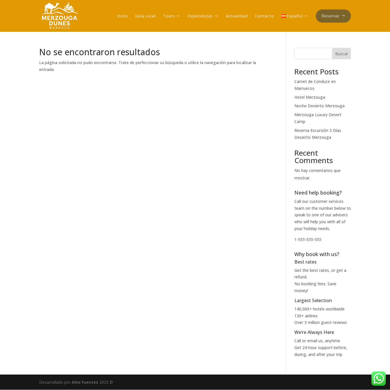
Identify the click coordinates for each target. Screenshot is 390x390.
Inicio (122, 16)
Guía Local (145, 16)
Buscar (341, 53)
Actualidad (237, 16)
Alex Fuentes (85, 382)
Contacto (264, 16)
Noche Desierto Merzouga (319, 105)
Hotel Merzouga (309, 97)
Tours (169, 16)
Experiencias (200, 16)
